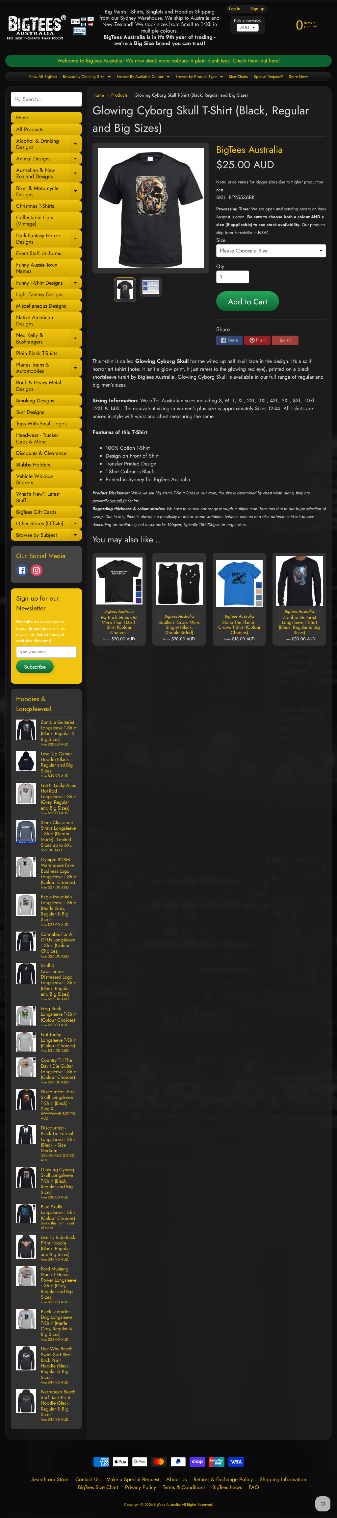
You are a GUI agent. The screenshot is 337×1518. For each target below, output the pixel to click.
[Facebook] (22, 570)
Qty (220, 266)
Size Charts (238, 77)
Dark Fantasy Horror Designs (49, 239)
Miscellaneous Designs (41, 306)
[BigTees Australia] (50, 27)
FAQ (254, 1487)
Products (119, 95)
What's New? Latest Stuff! (38, 497)
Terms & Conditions (184, 1487)
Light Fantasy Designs (39, 294)
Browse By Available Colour (144, 77)
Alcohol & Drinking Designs (49, 144)
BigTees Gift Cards (36, 512)
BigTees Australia (249, 149)
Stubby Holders (33, 464)
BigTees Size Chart (98, 1487)
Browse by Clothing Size (88, 77)
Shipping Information (283, 1479)
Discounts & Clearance (41, 453)
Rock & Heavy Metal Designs (38, 385)
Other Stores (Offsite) (49, 524)
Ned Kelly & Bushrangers (49, 338)
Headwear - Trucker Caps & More (37, 438)
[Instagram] (36, 570)
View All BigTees (43, 77)
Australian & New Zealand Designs (49, 173)
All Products (29, 129)
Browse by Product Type (200, 77)
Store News (298, 77)
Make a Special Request (132, 1479)
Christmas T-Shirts (35, 206)
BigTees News (227, 1487)
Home (22, 117)
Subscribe (35, 667)
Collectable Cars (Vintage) (34, 220)
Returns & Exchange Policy (223, 1479)
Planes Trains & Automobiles (49, 368)
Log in (234, 9)
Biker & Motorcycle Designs (49, 191)
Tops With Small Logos (41, 423)
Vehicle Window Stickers (34, 479)
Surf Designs (30, 412)
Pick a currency (247, 20)
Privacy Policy (140, 1487)
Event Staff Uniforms (38, 253)
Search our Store (49, 1479)
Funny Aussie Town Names (36, 268)
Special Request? (268, 77)
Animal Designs (49, 159)
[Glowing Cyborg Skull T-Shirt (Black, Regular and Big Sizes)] (125, 289)
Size (220, 240)
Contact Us (87, 1479)
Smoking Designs (35, 400)
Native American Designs (34, 320)
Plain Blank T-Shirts (36, 353)
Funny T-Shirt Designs (49, 284)
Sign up (257, 9)
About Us (176, 1479)
